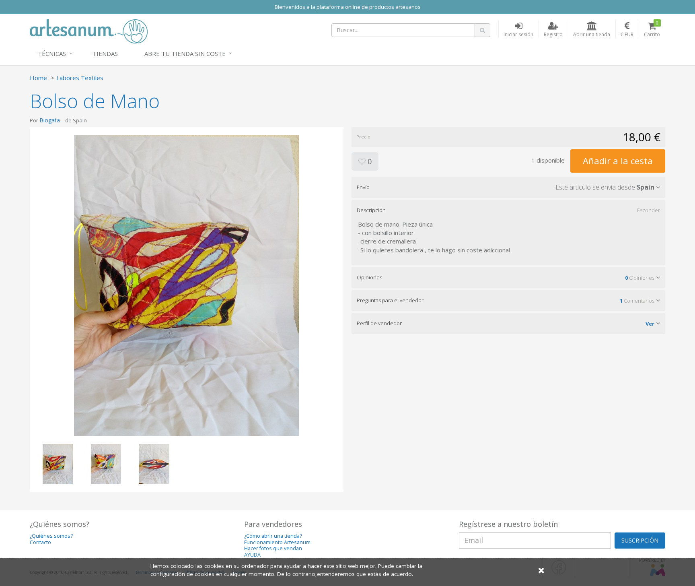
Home (38, 78)
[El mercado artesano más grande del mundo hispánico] (89, 31)
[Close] (541, 570)
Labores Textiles (79, 78)
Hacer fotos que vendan (273, 548)
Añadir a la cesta (618, 161)
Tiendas (105, 54)
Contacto (40, 542)
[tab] (508, 187)
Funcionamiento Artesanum (277, 542)
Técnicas (52, 54)
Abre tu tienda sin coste (185, 54)
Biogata (49, 120)
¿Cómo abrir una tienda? (273, 535)
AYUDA (252, 554)
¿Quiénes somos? (51, 535)
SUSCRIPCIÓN (639, 540)
